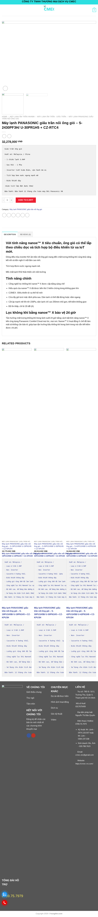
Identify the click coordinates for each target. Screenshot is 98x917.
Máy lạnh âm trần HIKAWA (22, 117)
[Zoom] (5, 88)
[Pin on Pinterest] (23, 215)
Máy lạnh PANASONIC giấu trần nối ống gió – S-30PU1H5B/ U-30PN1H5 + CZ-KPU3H (49, 546)
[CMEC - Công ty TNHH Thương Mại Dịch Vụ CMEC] (49, 10)
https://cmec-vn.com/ (84, 764)
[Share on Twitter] (13, 215)
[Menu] (3, 10)
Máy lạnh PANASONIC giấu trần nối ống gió (26, 209)
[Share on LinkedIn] (27, 215)
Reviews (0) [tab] (25, 234)
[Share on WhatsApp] (4, 215)
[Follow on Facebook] (29, 735)
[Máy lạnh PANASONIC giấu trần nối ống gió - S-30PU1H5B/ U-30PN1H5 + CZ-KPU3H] (49, 443)
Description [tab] (10, 234)
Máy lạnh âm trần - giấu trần (51, 117)
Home (4, 117)
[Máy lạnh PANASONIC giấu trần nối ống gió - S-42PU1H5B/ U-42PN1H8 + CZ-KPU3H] (81, 443)
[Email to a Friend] (18, 215)
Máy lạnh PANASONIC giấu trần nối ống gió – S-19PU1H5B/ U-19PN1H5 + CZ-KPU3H (16, 546)
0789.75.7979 (81, 724)
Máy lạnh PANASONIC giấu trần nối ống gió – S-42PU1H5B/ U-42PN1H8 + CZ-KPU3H (81, 546)
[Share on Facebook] (9, 215)
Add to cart (25, 200)
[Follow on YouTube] (33, 735)
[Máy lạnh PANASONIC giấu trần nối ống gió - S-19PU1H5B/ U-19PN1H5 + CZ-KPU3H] (17, 443)
